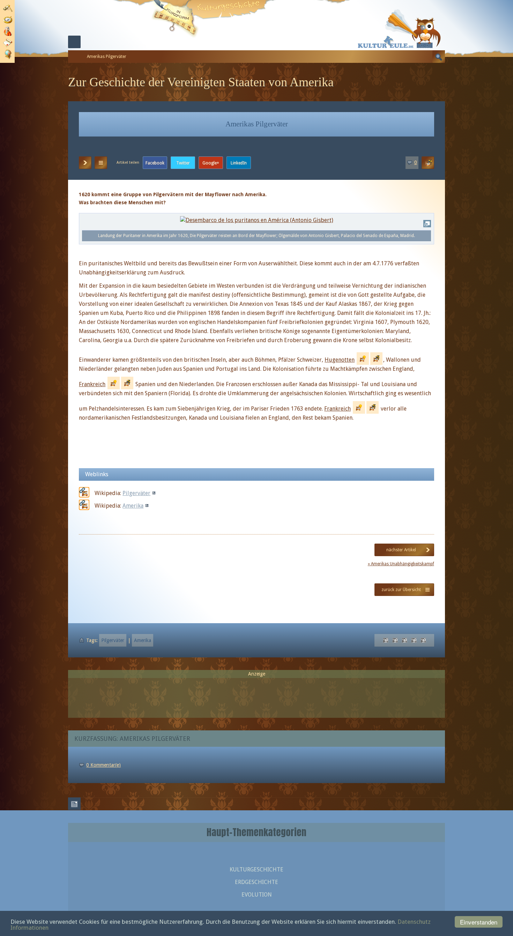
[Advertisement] (256, 694)
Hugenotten (340, 359)
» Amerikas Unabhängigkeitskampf (401, 563)
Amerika (132, 505)
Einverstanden (478, 921)
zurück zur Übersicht (401, 589)
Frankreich (92, 384)
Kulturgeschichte (256, 869)
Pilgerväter (136, 493)
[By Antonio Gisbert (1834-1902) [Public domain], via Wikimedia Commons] (256, 219)
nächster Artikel (401, 549)
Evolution (256, 894)
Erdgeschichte (256, 882)
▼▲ (100, 163)
